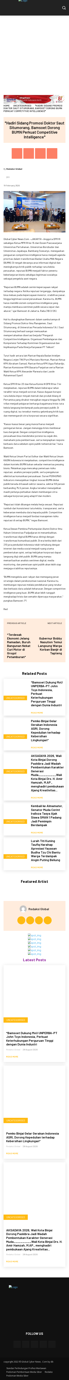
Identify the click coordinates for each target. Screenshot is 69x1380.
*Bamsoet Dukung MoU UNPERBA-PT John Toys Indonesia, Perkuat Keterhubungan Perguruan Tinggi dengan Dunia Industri (31, 1038)
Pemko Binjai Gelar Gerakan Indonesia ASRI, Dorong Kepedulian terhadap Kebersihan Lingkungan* (45, 730)
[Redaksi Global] (24, 908)
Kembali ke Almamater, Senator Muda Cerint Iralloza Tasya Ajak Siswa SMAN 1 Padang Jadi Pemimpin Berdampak (47, 815)
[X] (28, 153)
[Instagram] (30, 920)
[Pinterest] (40, 153)
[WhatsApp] (52, 153)
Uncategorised (22, 105)
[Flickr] (34, 1344)
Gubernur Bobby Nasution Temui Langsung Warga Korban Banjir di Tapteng (50, 645)
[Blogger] (17, 1344)
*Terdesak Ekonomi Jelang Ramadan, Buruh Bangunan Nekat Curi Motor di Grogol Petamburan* (18, 646)
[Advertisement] (34, 51)
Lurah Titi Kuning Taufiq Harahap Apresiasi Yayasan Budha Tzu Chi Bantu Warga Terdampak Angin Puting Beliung (45, 850)
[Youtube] (48, 920)
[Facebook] (17, 153)
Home (7, 105)
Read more (37, 713)
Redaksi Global (14, 169)
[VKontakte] (51, 1344)
